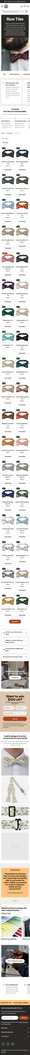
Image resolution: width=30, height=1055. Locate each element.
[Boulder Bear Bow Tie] (8, 573)
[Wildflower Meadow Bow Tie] (22, 466)
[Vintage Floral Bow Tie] (22, 204)
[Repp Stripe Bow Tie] (22, 441)
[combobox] (15, 11)
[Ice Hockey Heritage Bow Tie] (22, 520)
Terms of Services (23, 1022)
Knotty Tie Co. (10, 1050)
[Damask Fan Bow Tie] (8, 180)
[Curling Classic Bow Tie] (8, 520)
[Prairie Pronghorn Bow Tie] (22, 573)
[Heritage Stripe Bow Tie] (22, 258)
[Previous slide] (13, 901)
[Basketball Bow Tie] (22, 311)
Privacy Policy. (7, 1024)
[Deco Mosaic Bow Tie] (22, 180)
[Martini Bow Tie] (22, 600)
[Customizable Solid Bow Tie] (8, 258)
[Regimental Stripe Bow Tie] (8, 493)
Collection (10, 133)
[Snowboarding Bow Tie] (8, 547)
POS (16, 1050)
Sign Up (15, 719)
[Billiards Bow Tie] (8, 311)
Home (3, 133)
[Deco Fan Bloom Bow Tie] (8, 231)
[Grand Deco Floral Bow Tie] (8, 466)
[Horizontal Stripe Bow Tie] (22, 388)
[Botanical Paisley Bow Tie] (8, 204)
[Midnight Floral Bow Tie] (8, 415)
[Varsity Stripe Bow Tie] (8, 441)
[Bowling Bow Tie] (8, 336)
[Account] (21, 6)
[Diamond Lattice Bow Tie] (8, 153)
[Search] (26, 12)
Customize (8, 169)
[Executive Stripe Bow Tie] (8, 285)
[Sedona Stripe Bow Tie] (22, 415)
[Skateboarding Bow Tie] (22, 336)
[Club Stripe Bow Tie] (22, 363)
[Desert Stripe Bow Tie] (8, 388)
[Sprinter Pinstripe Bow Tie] (22, 493)
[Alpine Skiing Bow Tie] (22, 547)
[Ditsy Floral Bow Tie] (22, 231)
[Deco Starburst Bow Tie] (22, 153)
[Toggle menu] (2, 6)
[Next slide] (17, 901)
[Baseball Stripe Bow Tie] (22, 285)
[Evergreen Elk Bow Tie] (8, 600)
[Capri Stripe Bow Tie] (8, 363)
